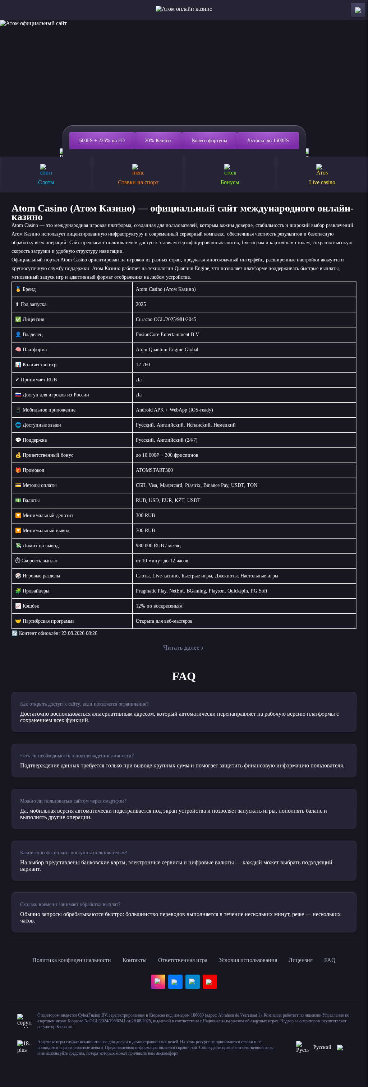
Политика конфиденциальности (71, 960)
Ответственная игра (182, 960)
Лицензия (301, 960)
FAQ (330, 960)
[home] (184, 10)
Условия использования (248, 960)
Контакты (135, 960)
